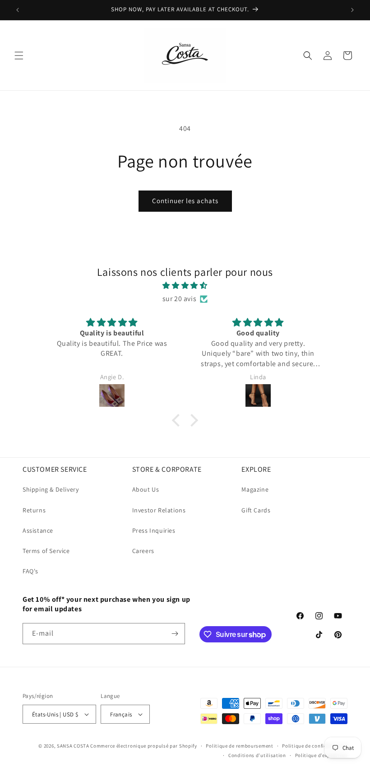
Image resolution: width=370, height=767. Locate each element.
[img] (185, 286)
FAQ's (30, 571)
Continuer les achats (185, 200)
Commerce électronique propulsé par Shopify (143, 746)
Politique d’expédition (321, 755)
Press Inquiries (154, 530)
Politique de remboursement (239, 746)
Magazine (254, 489)
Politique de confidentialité (314, 746)
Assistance (38, 530)
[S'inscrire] (175, 633)
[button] (19, 55)
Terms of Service (46, 551)
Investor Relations (159, 510)
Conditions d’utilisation (257, 755)
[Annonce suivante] (352, 10)
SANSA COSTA (73, 746)
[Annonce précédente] (18, 10)
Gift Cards (255, 510)
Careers (143, 551)
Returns (34, 510)
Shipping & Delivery (51, 489)
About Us (145, 489)
